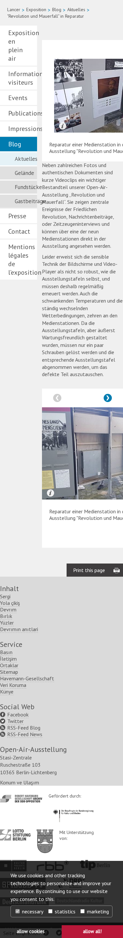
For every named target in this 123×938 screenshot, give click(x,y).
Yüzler (7, 622)
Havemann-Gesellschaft (27, 678)
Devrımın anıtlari (19, 629)
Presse (17, 216)
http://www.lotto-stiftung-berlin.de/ (15, 835)
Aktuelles (76, 9)
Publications (22, 113)
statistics (64, 911)
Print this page (89, 570)
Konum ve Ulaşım (19, 782)
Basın (6, 652)
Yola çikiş (10, 603)
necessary (32, 911)
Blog (56, 9)
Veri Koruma (13, 685)
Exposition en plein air (22, 46)
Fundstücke (26, 187)
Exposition (36, 9)
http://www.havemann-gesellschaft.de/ (21, 798)
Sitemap (9, 672)
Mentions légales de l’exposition (22, 260)
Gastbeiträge (26, 201)
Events (18, 98)
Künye (6, 691)
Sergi (5, 596)
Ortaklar (9, 665)
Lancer (13, 9)
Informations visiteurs (22, 78)
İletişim (8, 658)
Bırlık (6, 616)
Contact (19, 231)
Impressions (22, 128)
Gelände (24, 173)
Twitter (15, 721)
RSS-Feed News (24, 734)
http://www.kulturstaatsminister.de (73, 808)
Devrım (8, 609)
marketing (97, 911)
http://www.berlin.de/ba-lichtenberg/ (45, 835)
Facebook (18, 714)
